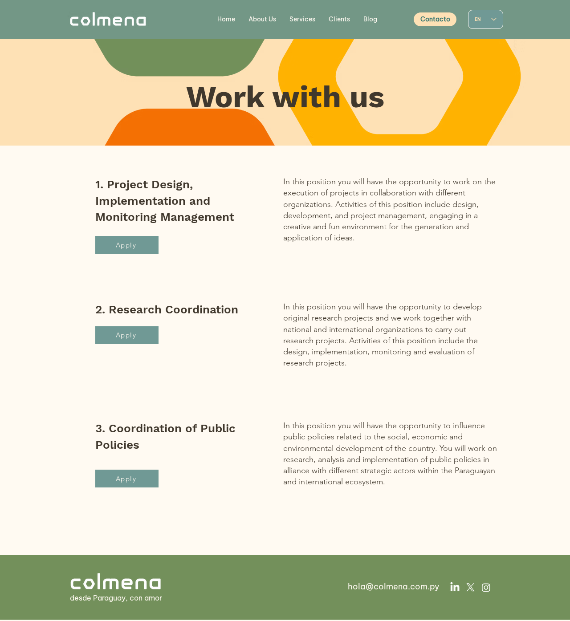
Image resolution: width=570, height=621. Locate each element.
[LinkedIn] (454, 587)
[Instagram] (486, 587)
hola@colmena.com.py (394, 586)
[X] (470, 587)
